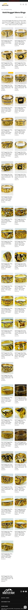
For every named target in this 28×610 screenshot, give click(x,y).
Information (5, 601)
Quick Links (5, 597)
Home (2, 9)
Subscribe (4, 606)
